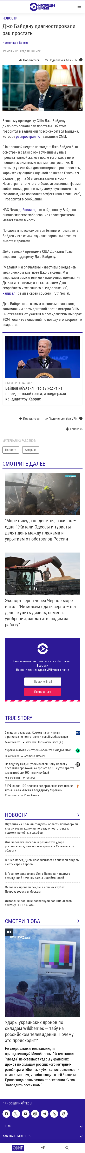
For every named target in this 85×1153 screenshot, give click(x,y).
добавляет (27, 209)
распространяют (29, 136)
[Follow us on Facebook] (6, 1114)
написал (8, 293)
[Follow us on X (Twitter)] (16, 1114)
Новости (10, 18)
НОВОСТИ (16, 815)
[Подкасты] (64, 1114)
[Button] (29, 60)
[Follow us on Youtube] (26, 1114)
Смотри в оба (22, 921)
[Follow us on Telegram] (44, 1114)
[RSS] (54, 1114)
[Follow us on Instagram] (35, 1114)
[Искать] (67, 1148)
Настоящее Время (15, 43)
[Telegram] (42, 1148)
